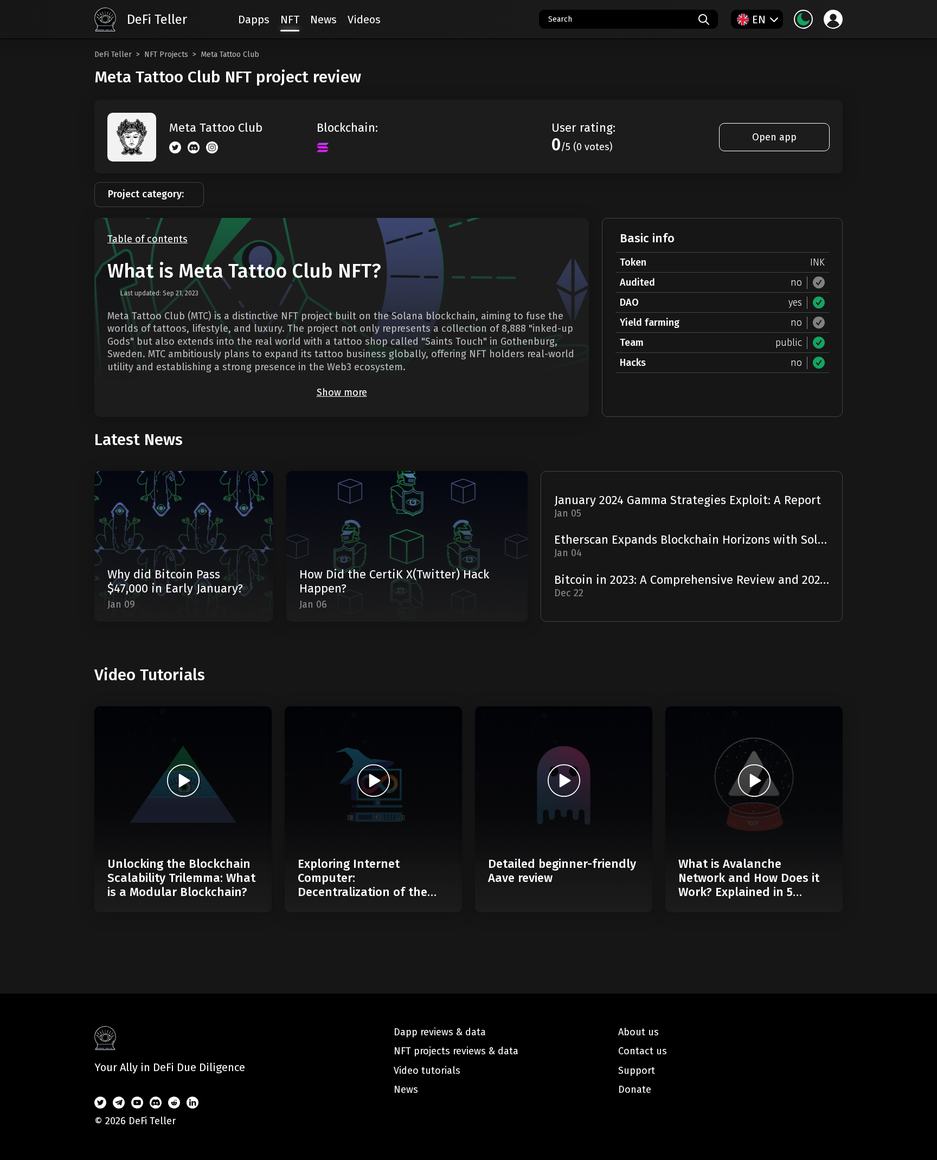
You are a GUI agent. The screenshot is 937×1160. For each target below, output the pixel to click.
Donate (634, 1089)
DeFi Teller (113, 54)
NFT (289, 19)
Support (636, 1071)
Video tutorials (427, 1071)
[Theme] (803, 19)
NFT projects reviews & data (456, 1051)
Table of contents (147, 239)
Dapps (253, 19)
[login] (833, 19)
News (323, 19)
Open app (774, 137)
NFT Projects (166, 54)
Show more (342, 392)
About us (638, 1032)
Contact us (642, 1051)
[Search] (703, 19)
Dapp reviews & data (440, 1032)
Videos (364, 19)
